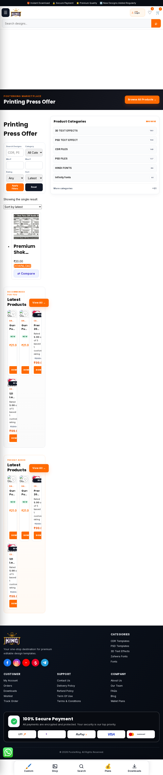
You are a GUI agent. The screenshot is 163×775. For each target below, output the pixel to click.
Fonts (114, 661)
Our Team (117, 685)
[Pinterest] (35, 662)
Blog (113, 696)
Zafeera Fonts (119, 656)
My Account (11, 680)
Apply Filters (15, 187)
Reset (34, 187)
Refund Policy (65, 690)
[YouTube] (26, 662)
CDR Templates (120, 641)
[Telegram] (45, 662)
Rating (9, 172)
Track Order (11, 701)
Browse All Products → (142, 99)
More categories (104, 188)
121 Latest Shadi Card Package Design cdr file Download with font (12, 395)
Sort (27, 172)
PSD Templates (120, 646)
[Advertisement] (81, 59)
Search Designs (13, 146)
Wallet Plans (118, 701)
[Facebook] (7, 662)
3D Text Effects (120, 651)
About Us (116, 680)
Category (29, 146)
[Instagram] (16, 662)
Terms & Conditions (69, 701)
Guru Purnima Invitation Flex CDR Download (12, 327)
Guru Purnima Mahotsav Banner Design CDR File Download (24, 327)
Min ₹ (8, 159)
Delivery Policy (66, 685)
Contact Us (63, 680)
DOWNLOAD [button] (22, 266)
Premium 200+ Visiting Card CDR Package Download (37, 327)
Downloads (10, 690)
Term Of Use (65, 696)
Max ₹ (28, 159)
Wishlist (8, 696)
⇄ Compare (26, 273)
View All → (39, 302)
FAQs (114, 690)
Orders (8, 685)
